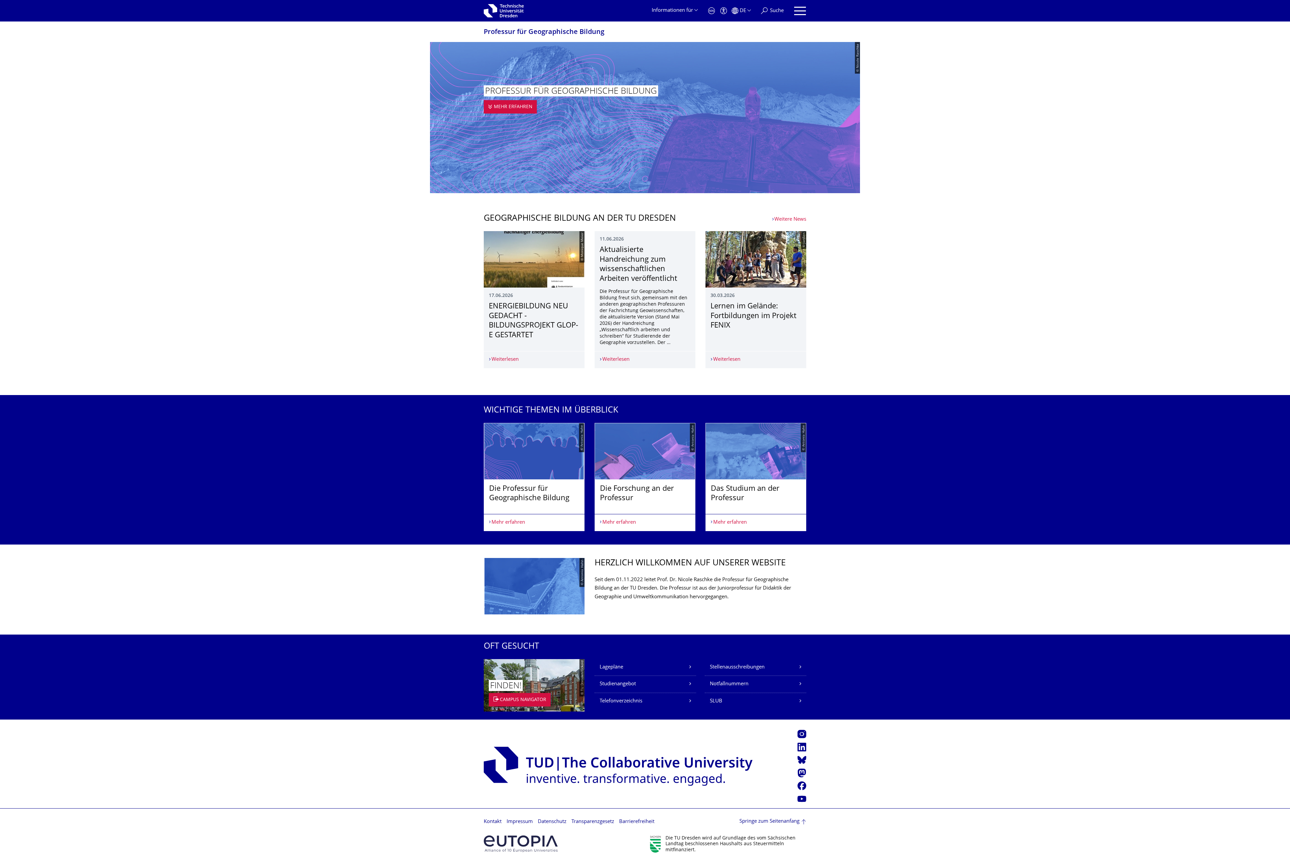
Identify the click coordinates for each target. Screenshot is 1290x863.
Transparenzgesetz (592, 821)
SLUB (716, 701)
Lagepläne (611, 667)
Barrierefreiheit (636, 821)
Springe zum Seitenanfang (769, 821)
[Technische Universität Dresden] (504, 11)
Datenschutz (552, 821)
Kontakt (493, 821)
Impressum (520, 821)
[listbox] (645, 477)
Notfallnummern (729, 684)
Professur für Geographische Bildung (544, 32)
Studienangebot (618, 684)
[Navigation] (800, 11)
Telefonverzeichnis (621, 701)
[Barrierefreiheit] (723, 11)
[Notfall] (711, 11)
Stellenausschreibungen (737, 667)
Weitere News (790, 219)
